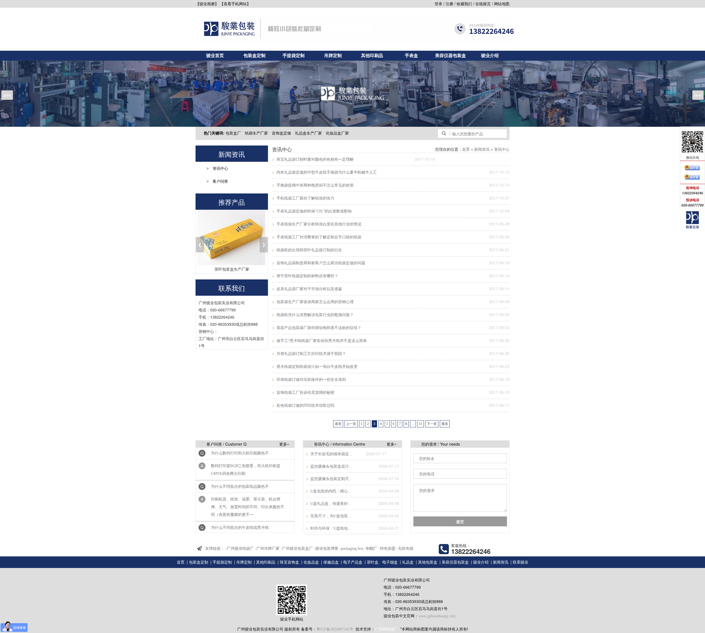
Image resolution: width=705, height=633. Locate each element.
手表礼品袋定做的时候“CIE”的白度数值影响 (313, 211)
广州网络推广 (386, 629)
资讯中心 (220, 168)
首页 (466, 149)
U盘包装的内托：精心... (330, 491)
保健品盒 (331, 562)
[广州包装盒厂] (352, 94)
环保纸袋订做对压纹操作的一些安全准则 (310, 380)
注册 (449, 4)
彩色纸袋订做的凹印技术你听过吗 (304, 405)
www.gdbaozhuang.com (436, 616)
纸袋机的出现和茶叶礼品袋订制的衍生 (308, 250)
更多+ (284, 444)
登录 (438, 4)
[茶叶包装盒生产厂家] (232, 237)
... (413, 424)
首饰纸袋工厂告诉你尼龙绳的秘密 (304, 392)
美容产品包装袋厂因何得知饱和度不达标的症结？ (318, 328)
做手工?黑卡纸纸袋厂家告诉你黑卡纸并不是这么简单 (321, 341)
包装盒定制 (254, 55)
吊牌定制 (333, 55)
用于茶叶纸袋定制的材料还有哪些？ (306, 276)
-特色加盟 (387, 548)
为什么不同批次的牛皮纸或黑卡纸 (240, 514)
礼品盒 (408, 562)
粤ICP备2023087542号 (334, 629)
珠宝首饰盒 (289, 562)
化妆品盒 (311, 562)
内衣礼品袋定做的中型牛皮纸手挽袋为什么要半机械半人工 (326, 172)
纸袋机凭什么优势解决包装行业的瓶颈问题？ (314, 315)
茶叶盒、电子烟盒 (382, 562)
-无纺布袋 (405, 548)
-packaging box (352, 548)
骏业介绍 (490, 55)
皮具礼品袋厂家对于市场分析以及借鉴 (308, 289)
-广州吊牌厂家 (267, 548)
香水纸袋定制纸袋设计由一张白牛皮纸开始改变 (316, 367)
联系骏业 (520, 562)
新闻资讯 (482, 149)
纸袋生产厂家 (256, 133)
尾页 (444, 424)
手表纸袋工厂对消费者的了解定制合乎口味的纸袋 (318, 237)
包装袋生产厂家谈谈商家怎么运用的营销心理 (314, 302)
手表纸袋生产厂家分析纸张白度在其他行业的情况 (318, 224)
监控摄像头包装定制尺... (330, 479)
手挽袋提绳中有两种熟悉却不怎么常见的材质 (314, 185)
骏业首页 (215, 55)
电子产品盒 (352, 562)
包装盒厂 (233, 133)
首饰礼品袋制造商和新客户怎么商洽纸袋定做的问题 (320, 263)
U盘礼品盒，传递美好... (330, 504)
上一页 (351, 424)
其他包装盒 (427, 562)
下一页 (432, 424)
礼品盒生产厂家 (308, 133)
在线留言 (483, 4)
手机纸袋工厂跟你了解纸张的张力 (304, 198)
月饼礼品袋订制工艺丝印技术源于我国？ (310, 354)
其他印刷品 (372, 55)
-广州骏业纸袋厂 (240, 548)
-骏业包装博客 (326, 548)
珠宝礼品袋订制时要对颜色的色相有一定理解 (314, 159)
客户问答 (220, 181)
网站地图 (501, 4)
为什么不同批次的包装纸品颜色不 (240, 473)
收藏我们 (464, 4)
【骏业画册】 (207, 4)
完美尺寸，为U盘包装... (330, 516)
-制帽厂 (371, 548)
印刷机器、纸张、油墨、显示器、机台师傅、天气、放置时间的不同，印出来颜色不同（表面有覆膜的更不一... (247, 493)
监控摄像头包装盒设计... (330, 466)
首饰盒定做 (281, 133)
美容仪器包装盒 (450, 55)
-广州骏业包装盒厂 (297, 548)
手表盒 (411, 55)
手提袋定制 (294, 55)
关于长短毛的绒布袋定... (330, 454)
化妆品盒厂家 (337, 133)
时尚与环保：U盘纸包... (330, 528)
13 (420, 424)
